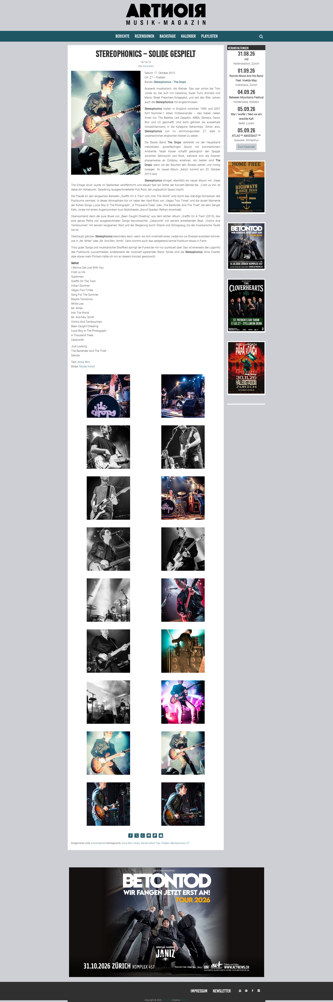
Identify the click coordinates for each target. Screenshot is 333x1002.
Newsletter (222, 990)
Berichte (122, 36)
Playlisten (209, 36)
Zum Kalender (246, 146)
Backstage (168, 36)
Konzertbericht (98, 843)
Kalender (188, 36)
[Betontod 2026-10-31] (246, 267)
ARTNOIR (166, 1000)
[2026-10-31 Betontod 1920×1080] (166, 976)
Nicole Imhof (87, 366)
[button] (130, 835)
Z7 (187, 843)
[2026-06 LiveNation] (246, 211)
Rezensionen (144, 36)
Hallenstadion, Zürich (246, 58)
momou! (185, 1000)
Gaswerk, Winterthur (246, 135)
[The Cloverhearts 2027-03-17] (246, 330)
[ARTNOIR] (166, 26)
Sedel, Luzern (246, 115)
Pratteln (165, 843)
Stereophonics (177, 843)
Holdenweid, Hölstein (246, 96)
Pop (158, 843)
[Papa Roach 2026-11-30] (246, 392)
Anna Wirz (84, 362)
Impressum (199, 990)
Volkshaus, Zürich (246, 77)
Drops (137, 843)
